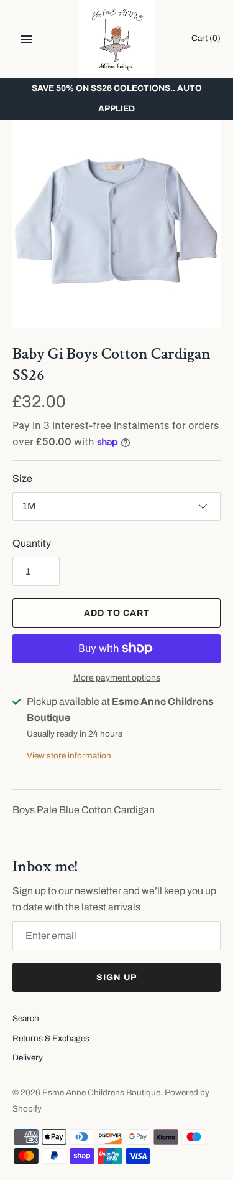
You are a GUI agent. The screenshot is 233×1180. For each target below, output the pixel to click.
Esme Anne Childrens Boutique (101, 1092)
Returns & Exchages (50, 1038)
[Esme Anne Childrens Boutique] (116, 39)
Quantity (31, 543)
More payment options (116, 677)
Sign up (116, 977)
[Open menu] (26, 39)
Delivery (27, 1057)
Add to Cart (117, 613)
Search (25, 1018)
